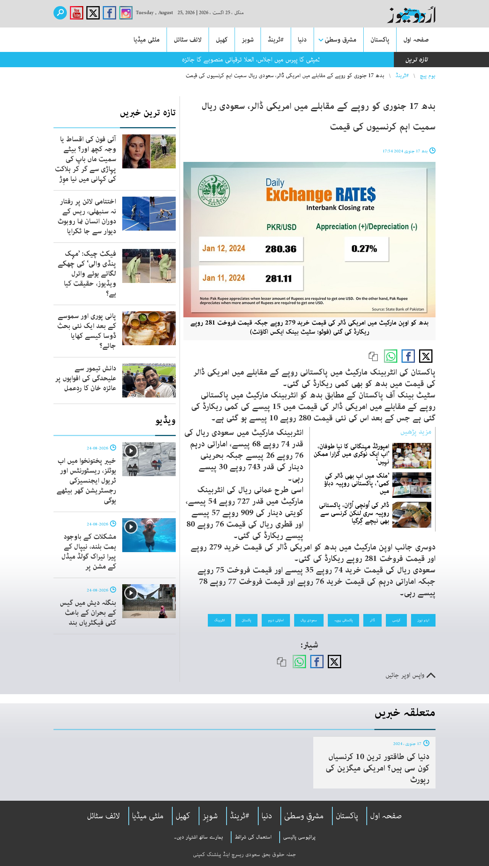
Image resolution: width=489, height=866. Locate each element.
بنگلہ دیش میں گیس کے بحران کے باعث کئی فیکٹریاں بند (88, 613)
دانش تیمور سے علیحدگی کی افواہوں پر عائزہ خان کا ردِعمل (85, 378)
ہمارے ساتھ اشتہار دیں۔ (198, 837)
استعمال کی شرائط (253, 837)
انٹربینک (219, 620)
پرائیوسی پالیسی (299, 837)
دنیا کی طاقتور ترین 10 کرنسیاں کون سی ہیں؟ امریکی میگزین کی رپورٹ (377, 768)
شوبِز (210, 816)
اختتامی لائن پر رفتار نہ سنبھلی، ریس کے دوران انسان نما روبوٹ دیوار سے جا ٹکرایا (87, 216)
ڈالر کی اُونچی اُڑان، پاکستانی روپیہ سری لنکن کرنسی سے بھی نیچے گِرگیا (354, 512)
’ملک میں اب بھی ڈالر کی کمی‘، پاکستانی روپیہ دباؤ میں (356, 483)
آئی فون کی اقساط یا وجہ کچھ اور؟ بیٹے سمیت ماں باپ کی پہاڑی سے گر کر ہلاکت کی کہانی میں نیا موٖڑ (85, 159)
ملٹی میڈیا (147, 40)
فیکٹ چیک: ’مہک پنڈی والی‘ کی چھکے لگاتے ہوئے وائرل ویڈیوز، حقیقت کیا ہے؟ (87, 274)
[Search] (60, 12)
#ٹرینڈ (276, 40)
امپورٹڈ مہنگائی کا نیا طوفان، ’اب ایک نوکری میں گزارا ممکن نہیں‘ (351, 454)
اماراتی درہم (275, 620)
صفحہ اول (416, 40)
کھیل (222, 40)
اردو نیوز (423, 620)
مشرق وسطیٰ (340, 40)
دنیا (302, 40)
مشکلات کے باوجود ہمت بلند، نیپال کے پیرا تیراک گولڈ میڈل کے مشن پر (89, 552)
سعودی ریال (309, 620)
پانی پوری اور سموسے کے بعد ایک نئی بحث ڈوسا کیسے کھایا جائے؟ (86, 331)
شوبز (248, 40)
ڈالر (372, 620)
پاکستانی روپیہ (343, 620)
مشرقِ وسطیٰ (304, 816)
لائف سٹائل (188, 40)
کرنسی (396, 620)
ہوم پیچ (428, 75)
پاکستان (380, 40)
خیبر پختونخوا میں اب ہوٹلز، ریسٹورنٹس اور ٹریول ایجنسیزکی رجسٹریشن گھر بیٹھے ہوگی (86, 481)
